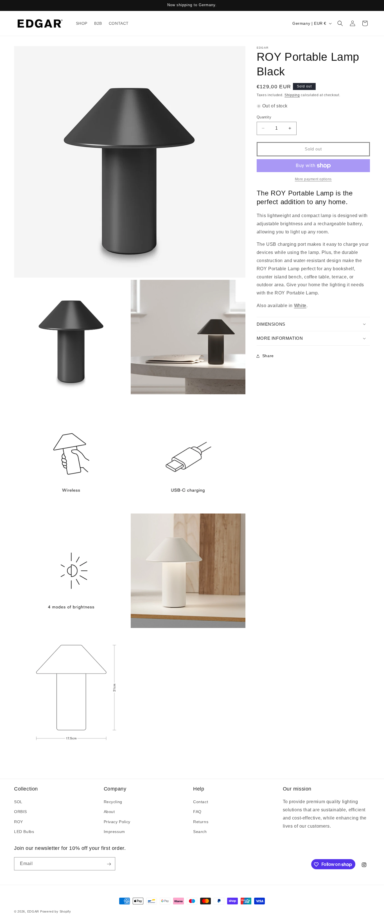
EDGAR (33, 911)
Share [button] (268, 355)
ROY (18, 821)
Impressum (114, 831)
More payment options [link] (313, 179)
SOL (18, 802)
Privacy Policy (117, 821)
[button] (340, 23)
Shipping (292, 95)
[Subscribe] (109, 864)
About (109, 812)
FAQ (197, 812)
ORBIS (20, 812)
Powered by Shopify (55, 911)
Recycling (113, 802)
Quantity (264, 117)
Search (200, 831)
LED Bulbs (24, 831)
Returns (200, 821)
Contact (200, 802)
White (300, 305)
